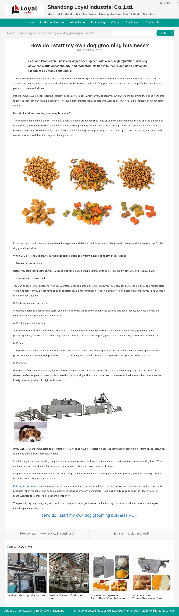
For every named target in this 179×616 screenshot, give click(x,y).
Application (132, 22)
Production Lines (50, 22)
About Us (76, 22)
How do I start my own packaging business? (47, 533)
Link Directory (42, 610)
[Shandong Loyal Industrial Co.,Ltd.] (24, 7)
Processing (98, 22)
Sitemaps (58, 610)
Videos (115, 22)
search (165, 33)
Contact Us (152, 22)
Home (30, 22)
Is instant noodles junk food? (131, 533)
